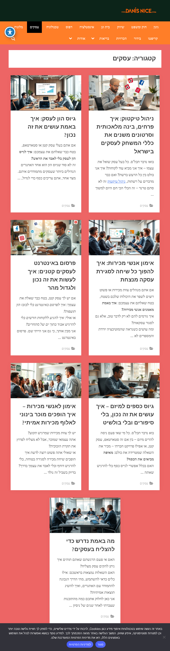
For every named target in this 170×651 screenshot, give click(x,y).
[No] (164, 637)
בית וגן (105, 26)
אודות (81, 38)
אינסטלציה (86, 26)
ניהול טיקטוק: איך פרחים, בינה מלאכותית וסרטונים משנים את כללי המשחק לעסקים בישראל (125, 135)
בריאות (104, 38)
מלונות (18, 26)
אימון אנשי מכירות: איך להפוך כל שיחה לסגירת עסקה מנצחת (125, 271)
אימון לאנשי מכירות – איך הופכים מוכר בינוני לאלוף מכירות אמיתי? (47, 414)
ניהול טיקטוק (116, 181)
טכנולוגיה (52, 26)
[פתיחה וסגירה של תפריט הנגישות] (10, 32)
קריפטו (153, 38)
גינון (156, 26)
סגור (100, 644)
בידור (137, 38)
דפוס (69, 26)
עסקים (34, 26)
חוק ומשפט (139, 26)
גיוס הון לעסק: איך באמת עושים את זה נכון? (52, 127)
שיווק (120, 26)
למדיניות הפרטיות (80, 644)
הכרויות (121, 38)
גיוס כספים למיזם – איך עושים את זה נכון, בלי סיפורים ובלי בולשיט (125, 414)
